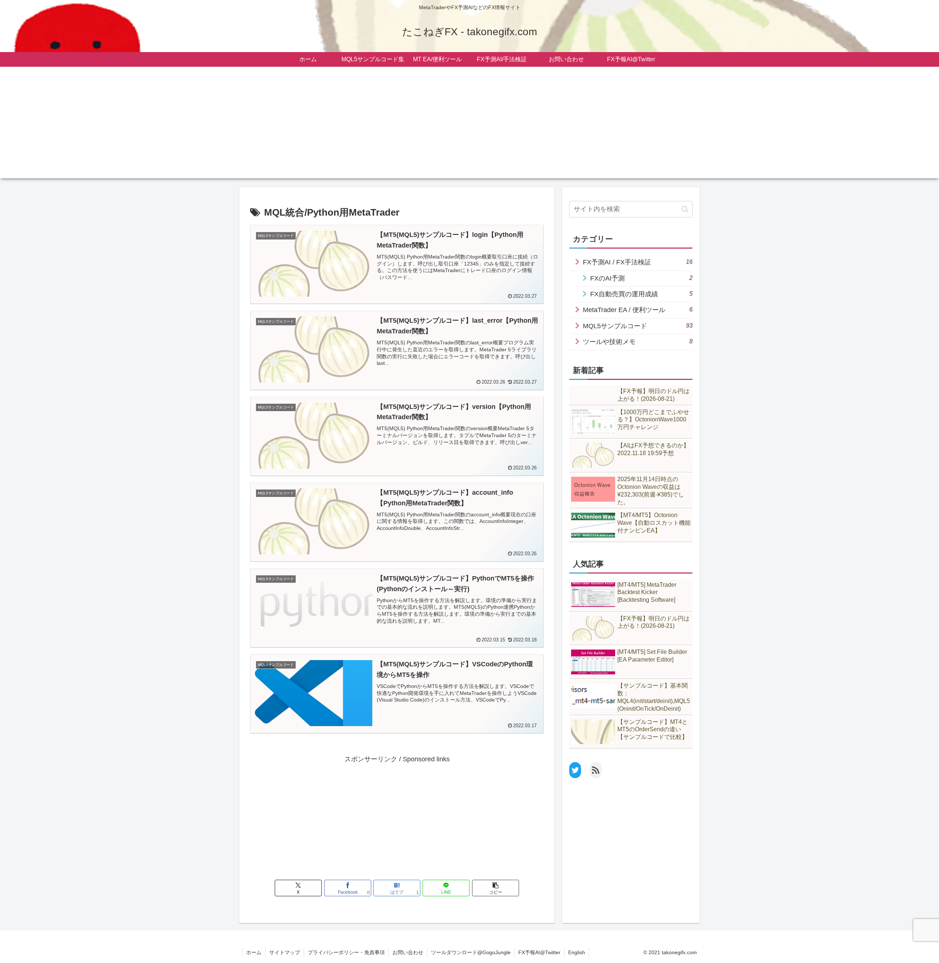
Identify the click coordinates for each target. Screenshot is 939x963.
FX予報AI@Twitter (539, 952)
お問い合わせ (407, 952)
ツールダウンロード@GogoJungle (471, 952)
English (576, 952)
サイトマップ (284, 952)
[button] (495, 888)
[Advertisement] (469, 127)
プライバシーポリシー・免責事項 (346, 952)
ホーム (254, 952)
